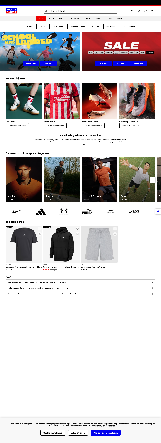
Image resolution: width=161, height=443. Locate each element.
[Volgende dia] (152, 180)
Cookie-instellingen (53, 433)
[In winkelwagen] (39, 233)
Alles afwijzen (78, 433)
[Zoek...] (46, 11)
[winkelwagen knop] (152, 11)
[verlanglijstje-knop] (145, 11)
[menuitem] (41, 18)
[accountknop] (138, 11)
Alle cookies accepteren (106, 433)
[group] (80, 179)
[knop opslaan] (132, 11)
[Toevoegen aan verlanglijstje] (39, 228)
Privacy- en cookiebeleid (106, 426)
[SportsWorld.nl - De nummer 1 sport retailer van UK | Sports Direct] (11, 11)
